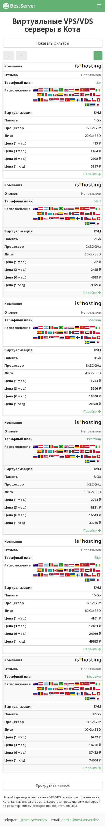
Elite (98, 557)
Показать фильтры (52, 43)
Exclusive (94, 676)
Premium (94, 439)
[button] (8, 55)
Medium (94, 320)
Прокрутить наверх (53, 785)
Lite (98, 82)
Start (97, 201)
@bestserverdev (33, 819)
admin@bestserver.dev (80, 819)
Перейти (90, 174)
